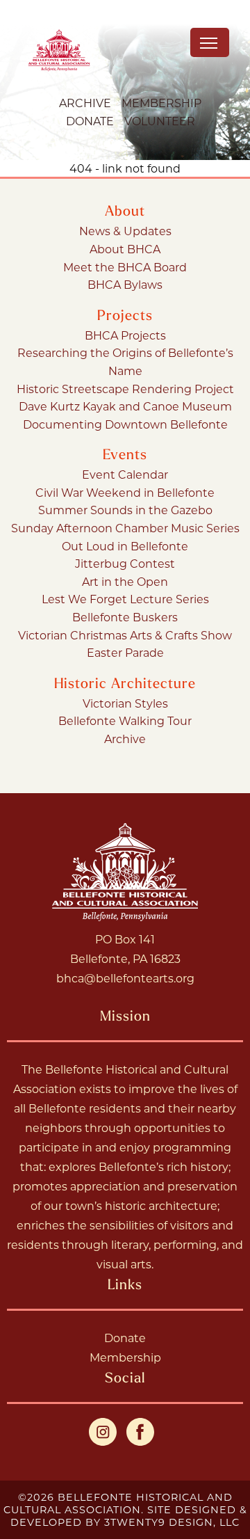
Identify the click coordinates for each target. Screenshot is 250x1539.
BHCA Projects (125, 335)
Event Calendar (125, 474)
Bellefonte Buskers (125, 616)
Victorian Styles (125, 703)
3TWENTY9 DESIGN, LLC (172, 1522)
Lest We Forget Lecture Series (125, 598)
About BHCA (125, 248)
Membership (161, 102)
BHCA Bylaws (125, 284)
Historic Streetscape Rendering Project (125, 388)
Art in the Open (125, 581)
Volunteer (159, 120)
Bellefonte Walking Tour (125, 720)
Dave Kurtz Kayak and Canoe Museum (125, 406)
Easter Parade (125, 652)
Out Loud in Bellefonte (125, 546)
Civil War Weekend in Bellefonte (125, 492)
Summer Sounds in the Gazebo (125, 509)
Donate (90, 120)
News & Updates (125, 230)
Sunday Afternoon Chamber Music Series (125, 527)
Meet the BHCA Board (125, 267)
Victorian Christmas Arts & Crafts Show (125, 635)
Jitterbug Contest (125, 563)
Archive (85, 102)
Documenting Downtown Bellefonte (125, 424)
